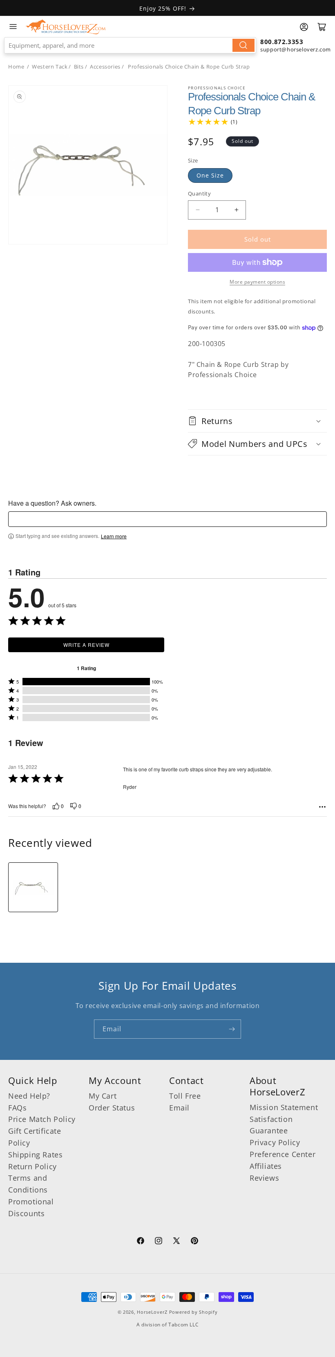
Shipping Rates (35, 1154)
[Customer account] (304, 27)
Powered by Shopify (193, 1312)
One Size (210, 175)
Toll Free (185, 1096)
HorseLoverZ (152, 1312)
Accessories (105, 66)
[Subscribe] (232, 1029)
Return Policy (32, 1166)
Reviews (264, 1178)
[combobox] (130, 45)
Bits (79, 66)
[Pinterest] (194, 1242)
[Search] (243, 45)
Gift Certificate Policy (34, 1137)
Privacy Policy (275, 1142)
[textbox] (167, 519)
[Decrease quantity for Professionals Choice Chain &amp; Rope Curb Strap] (197, 210)
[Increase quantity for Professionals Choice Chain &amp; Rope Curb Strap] (236, 210)
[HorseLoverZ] (66, 26)
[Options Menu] (322, 806)
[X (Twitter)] (176, 1242)
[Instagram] (159, 1242)
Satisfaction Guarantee (271, 1125)
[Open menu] (13, 26)
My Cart (102, 1096)
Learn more (114, 536)
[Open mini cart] (322, 27)
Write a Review (86, 644)
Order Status (112, 1108)
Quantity (199, 193)
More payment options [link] (257, 281)
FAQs (17, 1108)
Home (16, 66)
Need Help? (29, 1096)
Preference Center (282, 1154)
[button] (257, 421)
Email (179, 1108)
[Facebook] (141, 1242)
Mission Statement (284, 1107)
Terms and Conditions (28, 1184)
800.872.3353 (281, 42)
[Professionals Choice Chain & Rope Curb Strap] (33, 887)
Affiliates (266, 1166)
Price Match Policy (42, 1119)
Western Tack (49, 66)
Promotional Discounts (31, 1207)
